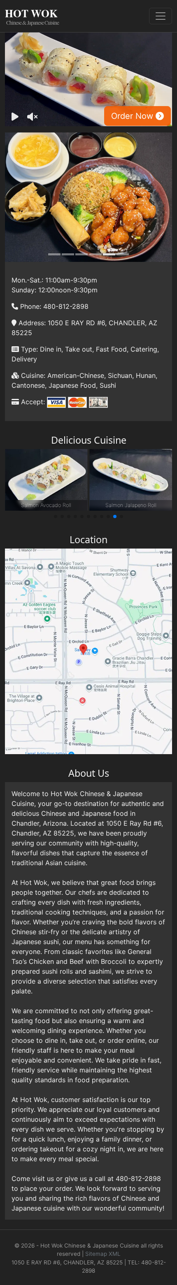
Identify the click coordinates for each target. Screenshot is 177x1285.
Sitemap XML (103, 1253)
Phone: (29, 306)
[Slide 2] (68, 254)
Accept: (32, 402)
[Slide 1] (54, 254)
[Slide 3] (81, 254)
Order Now (133, 116)
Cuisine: (32, 375)
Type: (28, 349)
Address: (31, 323)
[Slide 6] (122, 254)
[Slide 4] (95, 254)
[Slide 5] (109, 254)
